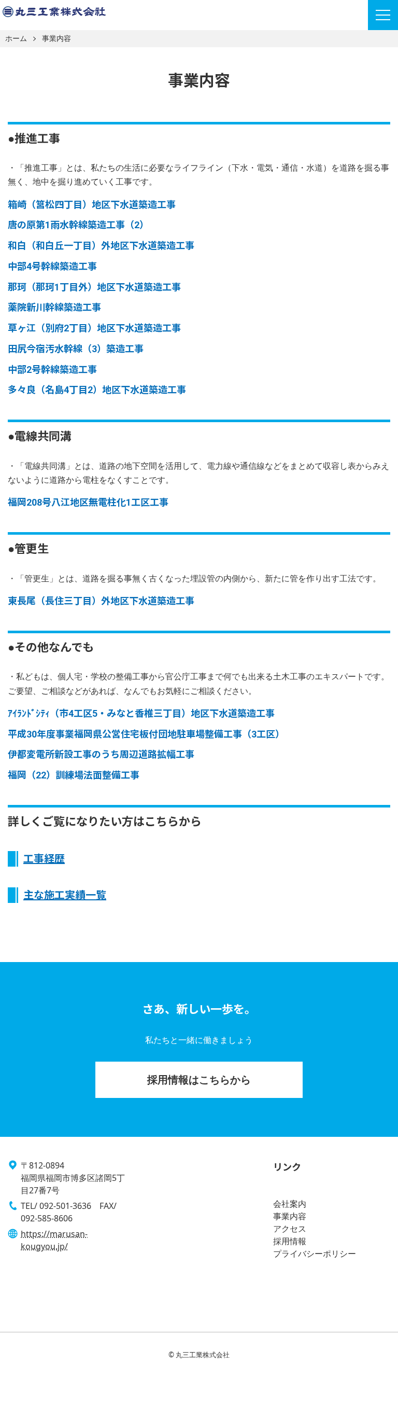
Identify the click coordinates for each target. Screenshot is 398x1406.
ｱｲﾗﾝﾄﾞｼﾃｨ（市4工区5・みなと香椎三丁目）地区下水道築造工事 (141, 713)
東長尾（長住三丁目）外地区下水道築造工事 (101, 600)
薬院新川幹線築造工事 (54, 307)
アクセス (289, 1228)
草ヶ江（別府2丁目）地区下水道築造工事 (94, 328)
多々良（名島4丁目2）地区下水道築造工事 (97, 389)
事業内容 (56, 38)
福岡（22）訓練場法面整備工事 (73, 775)
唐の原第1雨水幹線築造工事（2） (78, 224)
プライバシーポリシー (314, 1253)
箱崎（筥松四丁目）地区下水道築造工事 (92, 204)
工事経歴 (44, 859)
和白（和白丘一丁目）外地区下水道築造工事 (101, 245)
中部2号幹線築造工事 (52, 369)
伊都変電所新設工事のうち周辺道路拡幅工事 (101, 754)
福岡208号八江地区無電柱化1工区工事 (88, 502)
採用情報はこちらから (199, 1080)
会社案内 (289, 1203)
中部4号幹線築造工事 (52, 266)
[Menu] (383, 15)
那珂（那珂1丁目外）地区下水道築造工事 (94, 287)
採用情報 (289, 1241)
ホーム (16, 38)
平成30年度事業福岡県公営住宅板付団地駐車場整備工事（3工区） (146, 734)
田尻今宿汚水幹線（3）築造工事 (76, 348)
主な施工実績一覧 (64, 895)
